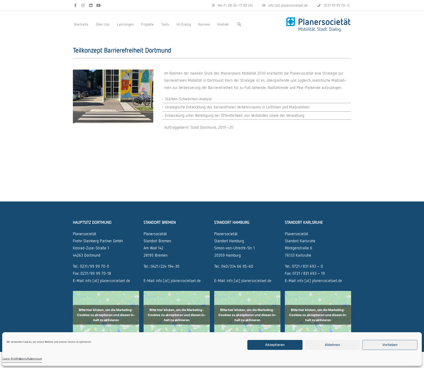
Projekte (147, 24)
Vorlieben (390, 345)
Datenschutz (25, 358)
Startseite (81, 24)
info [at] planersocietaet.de (107, 280)
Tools (165, 24)
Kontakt (223, 24)
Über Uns (103, 24)
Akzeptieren (275, 345)
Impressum (36, 358)
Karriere (204, 24)
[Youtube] (98, 5)
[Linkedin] (91, 5)
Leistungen (125, 24)
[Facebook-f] (75, 5)
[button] (239, 24)
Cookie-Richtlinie (11, 358)
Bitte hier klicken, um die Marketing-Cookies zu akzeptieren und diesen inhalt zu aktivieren (106, 315)
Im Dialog (183, 24)
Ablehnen (332, 345)
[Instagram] (83, 5)
